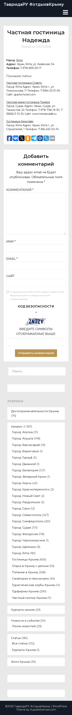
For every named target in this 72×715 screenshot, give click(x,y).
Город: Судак (21, 527)
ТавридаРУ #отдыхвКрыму (34, 4)
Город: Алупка (22, 432)
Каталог (17, 426)
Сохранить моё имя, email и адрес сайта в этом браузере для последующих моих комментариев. (37, 295)
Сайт (10, 276)
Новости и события (25, 620)
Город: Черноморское (28, 540)
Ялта (19, 60)
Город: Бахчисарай (26, 445)
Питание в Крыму (25, 572)
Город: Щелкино (24, 547)
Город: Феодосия (25, 534)
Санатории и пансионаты (30, 578)
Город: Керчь (21, 483)
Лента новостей (24, 626)
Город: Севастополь (26, 515)
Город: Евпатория (25, 470)
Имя (11, 241)
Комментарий (20, 190)
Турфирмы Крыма (25, 591)
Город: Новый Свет (26, 496)
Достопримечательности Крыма (35, 411)
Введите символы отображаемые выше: (36, 331)
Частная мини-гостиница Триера (28, 102)
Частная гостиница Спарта (24, 83)
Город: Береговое (25, 451)
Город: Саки (21, 508)
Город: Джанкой (24, 464)
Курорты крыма (23, 609)
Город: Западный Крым (29, 476)
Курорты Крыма (24, 650)
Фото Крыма (20, 661)
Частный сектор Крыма (29, 598)
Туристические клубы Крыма (33, 585)
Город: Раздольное (26, 502)
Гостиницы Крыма (25, 559)
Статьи (16, 638)
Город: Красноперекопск (31, 489)
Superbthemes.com (43, 709)
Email (12, 259)
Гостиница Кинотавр (19, 121)
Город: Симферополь (27, 521)
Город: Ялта (20, 553)
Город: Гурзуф (22, 457)
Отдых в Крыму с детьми (30, 566)
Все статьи (20, 643)
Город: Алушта (22, 438)
